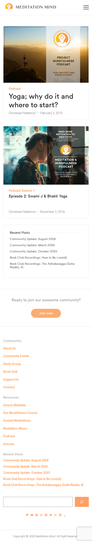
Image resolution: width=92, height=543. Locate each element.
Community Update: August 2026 (33, 239)
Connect (9, 387)
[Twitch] (41, 515)
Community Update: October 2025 (33, 251)
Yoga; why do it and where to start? (41, 100)
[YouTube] (31, 515)
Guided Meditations (17, 420)
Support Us (11, 379)
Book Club (10, 371)
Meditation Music (15, 428)
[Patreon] (27, 515)
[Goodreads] (64, 515)
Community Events (16, 356)
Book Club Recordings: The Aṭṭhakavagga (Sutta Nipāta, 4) (42, 265)
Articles (8, 444)
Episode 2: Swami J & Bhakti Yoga (38, 196)
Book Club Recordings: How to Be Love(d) (38, 257)
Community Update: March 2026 (32, 245)
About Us (9, 348)
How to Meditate (14, 405)
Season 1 (28, 190)
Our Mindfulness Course (20, 413)
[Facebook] (46, 515)
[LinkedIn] (60, 515)
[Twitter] (50, 515)
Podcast (15, 88)
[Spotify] (36, 515)
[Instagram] (55, 515)
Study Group (12, 364)
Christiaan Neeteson (22, 113)
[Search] (82, 502)
